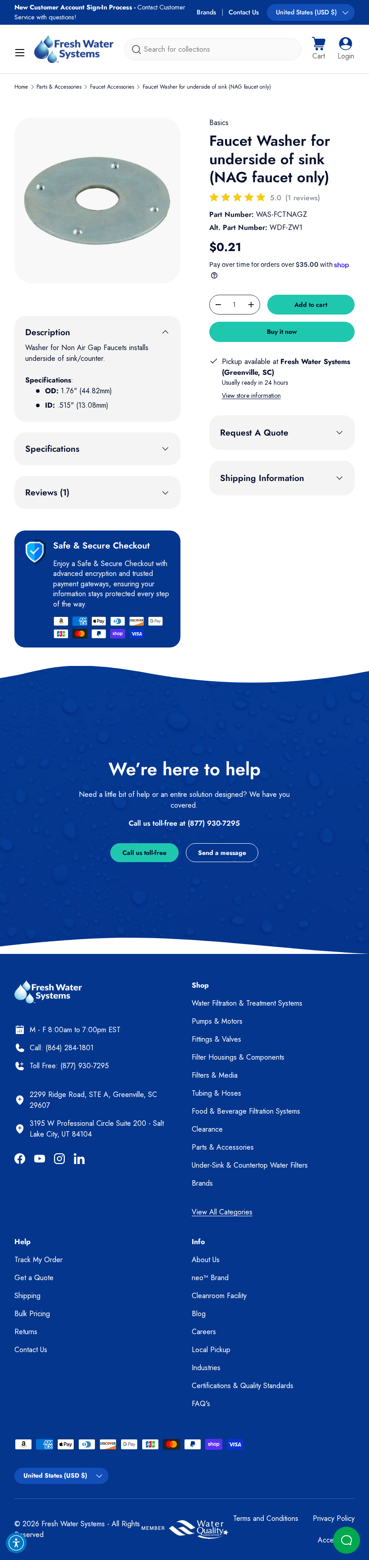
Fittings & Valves (216, 1039)
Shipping (27, 1295)
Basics (219, 122)
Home (21, 87)
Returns (25, 1331)
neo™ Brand (210, 1277)
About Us (206, 1259)
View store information (251, 395)
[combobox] (212, 49)
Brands (206, 12)
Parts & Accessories (58, 87)
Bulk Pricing (32, 1313)
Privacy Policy (334, 1518)
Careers (204, 1331)
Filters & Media (215, 1075)
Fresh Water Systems (73, 1524)
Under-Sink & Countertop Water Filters (250, 1165)
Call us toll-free (144, 852)
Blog (199, 1313)
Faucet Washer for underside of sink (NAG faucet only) (207, 87)
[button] (318, 49)
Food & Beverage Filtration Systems (246, 1111)
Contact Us (244, 12)
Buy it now (282, 331)
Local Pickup (211, 1349)
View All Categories (222, 1212)
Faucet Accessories (112, 87)
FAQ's (201, 1403)
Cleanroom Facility (219, 1295)
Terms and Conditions (265, 1518)
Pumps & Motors (217, 1021)
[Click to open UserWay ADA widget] (16, 1543)
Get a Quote (34, 1277)
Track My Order (38, 1259)
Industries (206, 1367)
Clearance (207, 1129)
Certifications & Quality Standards (242, 1385)
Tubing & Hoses (216, 1093)
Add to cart (310, 304)
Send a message (222, 852)
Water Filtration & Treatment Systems (247, 1003)
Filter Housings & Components (238, 1057)
